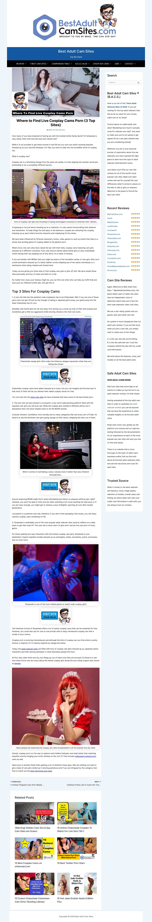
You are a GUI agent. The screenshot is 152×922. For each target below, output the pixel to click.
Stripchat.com (113, 246)
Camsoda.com (113, 250)
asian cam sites (37, 397)
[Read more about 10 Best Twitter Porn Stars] (77, 848)
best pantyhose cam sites (41, 771)
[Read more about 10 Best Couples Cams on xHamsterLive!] (34, 848)
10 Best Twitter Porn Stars (71, 863)
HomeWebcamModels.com (118, 266)
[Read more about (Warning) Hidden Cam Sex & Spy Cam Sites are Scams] (34, 813)
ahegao (17, 663)
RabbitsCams (112, 222)
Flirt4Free (111, 262)
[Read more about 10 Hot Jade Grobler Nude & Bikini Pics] (77, 883)
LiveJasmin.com (114, 258)
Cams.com (111, 254)
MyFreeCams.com (114, 214)
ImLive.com (112, 270)
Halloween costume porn (85, 756)
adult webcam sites (29, 649)
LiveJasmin (112, 230)
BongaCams (112, 242)
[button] (25, 63)
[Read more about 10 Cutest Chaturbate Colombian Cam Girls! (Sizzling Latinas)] (34, 883)
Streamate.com (113, 234)
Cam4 (109, 218)
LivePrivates (112, 226)
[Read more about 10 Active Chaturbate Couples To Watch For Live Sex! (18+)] (77, 813)
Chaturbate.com (114, 238)
